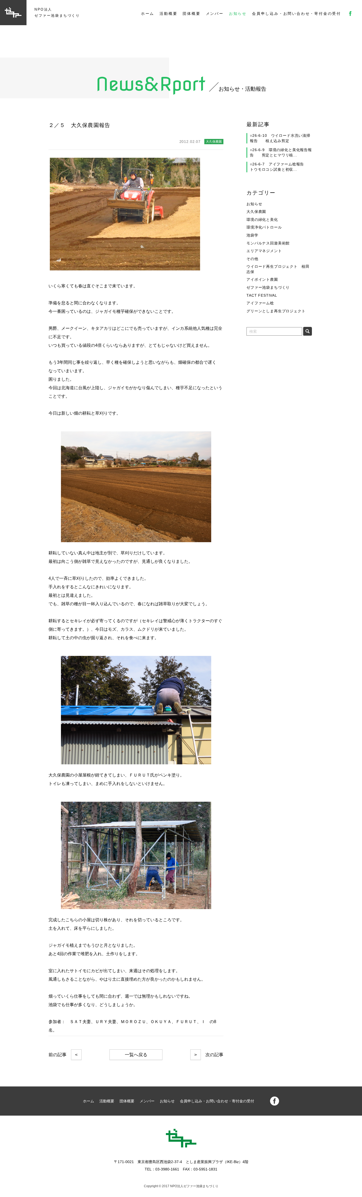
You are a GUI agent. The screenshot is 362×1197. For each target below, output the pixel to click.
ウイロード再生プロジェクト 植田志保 (277, 269)
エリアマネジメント (264, 251)
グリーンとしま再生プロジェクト (276, 311)
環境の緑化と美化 (262, 219)
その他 (252, 259)
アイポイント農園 (262, 279)
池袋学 (252, 235)
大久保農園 (256, 211)
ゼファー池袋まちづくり (268, 287)
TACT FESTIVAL (261, 295)
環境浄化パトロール (264, 227)
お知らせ (238, 13)
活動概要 (168, 13)
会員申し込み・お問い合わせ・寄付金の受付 (296, 13)
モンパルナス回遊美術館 (268, 243)
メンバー (215, 13)
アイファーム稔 (260, 303)
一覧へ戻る (136, 1054)
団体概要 (191, 13)
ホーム (147, 13)
